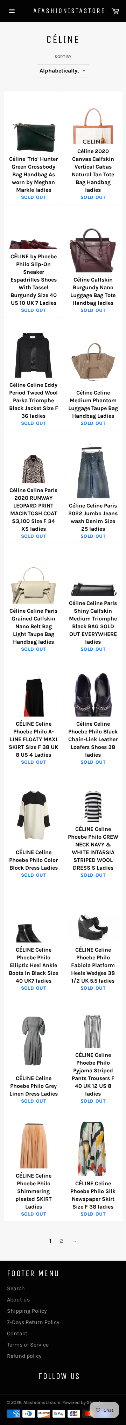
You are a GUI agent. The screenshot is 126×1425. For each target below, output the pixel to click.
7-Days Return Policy (33, 1322)
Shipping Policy (27, 1310)
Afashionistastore (63, 11)
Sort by (63, 56)
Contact (17, 1333)
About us (18, 1299)
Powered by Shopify (82, 1402)
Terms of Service (28, 1344)
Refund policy (24, 1356)
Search (16, 1288)
